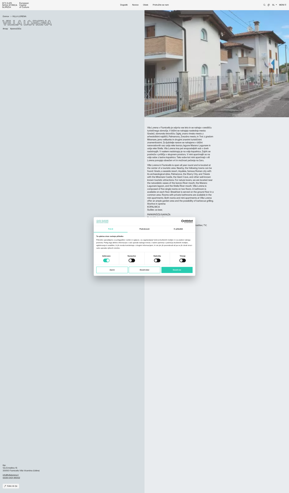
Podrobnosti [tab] (144, 229)
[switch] (132, 260)
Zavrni (112, 270)
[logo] (15, 5)
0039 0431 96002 (11, 478)
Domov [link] (6, 16)
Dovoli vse (177, 270)
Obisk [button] (145, 5)
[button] (264, 4)
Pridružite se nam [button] (161, 5)
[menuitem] (124, 4)
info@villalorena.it (11, 475)
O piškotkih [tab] (178, 229)
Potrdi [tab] (110, 229)
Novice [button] (135, 5)
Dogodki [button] (124, 5)
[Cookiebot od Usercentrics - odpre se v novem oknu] (183, 221)
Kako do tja (12, 486)
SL (273, 5)
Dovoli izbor (144, 270)
